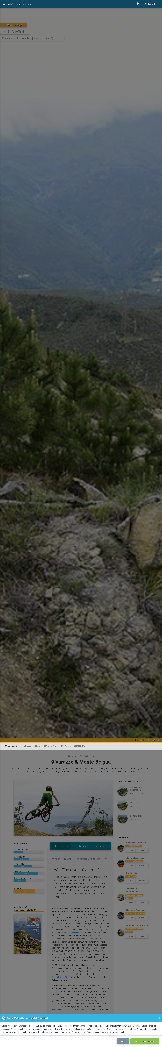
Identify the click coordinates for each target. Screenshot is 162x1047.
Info (123, 1041)
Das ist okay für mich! (145, 1041)
